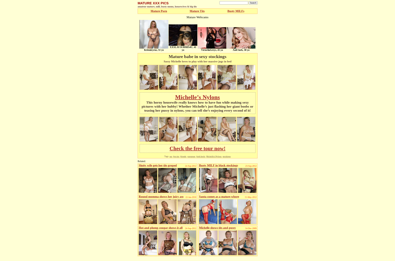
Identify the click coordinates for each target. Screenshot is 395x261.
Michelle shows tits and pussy (217, 227)
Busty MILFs (235, 11)
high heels (200, 156)
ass (171, 156)
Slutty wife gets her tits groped (158, 165)
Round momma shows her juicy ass (161, 196)
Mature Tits (197, 11)
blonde (183, 156)
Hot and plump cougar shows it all (161, 227)
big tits (176, 156)
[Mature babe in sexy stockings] (148, 89)
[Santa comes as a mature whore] (208, 223)
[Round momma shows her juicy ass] (148, 223)
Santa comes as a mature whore (219, 196)
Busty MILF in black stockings (218, 165)
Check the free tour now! (197, 148)
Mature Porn (159, 11)
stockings (227, 156)
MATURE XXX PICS (153, 3)
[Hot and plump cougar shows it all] (148, 254)
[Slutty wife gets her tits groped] (148, 192)
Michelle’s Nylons (197, 97)
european (191, 156)
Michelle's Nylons (213, 156)
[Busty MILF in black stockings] (208, 192)
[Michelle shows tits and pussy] (208, 254)
